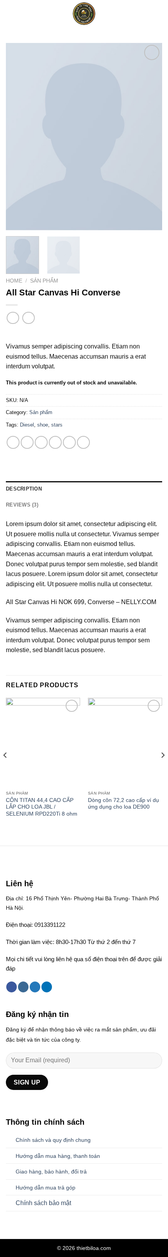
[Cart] (158, 13)
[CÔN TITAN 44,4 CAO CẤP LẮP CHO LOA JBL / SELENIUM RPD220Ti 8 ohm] (43, 742)
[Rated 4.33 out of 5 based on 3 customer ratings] (84, 334)
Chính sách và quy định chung (53, 1140)
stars (57, 425)
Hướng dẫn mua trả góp (45, 1187)
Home (14, 281)
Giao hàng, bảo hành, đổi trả (51, 1171)
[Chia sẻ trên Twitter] (41, 442)
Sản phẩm (44, 281)
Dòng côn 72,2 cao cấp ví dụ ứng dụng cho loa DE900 (123, 803)
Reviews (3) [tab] (22, 505)
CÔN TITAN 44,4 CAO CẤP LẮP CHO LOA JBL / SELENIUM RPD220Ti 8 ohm (41, 807)
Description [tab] (24, 489)
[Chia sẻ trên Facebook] (27, 442)
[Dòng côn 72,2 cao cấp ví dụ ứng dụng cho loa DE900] (125, 742)
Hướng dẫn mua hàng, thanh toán (58, 1156)
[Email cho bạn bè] (55, 442)
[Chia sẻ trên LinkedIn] (83, 442)
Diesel (27, 425)
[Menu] (10, 13)
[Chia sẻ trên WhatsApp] (13, 442)
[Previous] (19, 136)
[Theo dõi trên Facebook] (11, 986)
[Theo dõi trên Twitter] (35, 986)
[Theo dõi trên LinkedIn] (46, 986)
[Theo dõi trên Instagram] (23, 986)
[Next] (149, 136)
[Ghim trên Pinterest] (69, 442)
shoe (42, 425)
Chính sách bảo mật (43, 1203)
